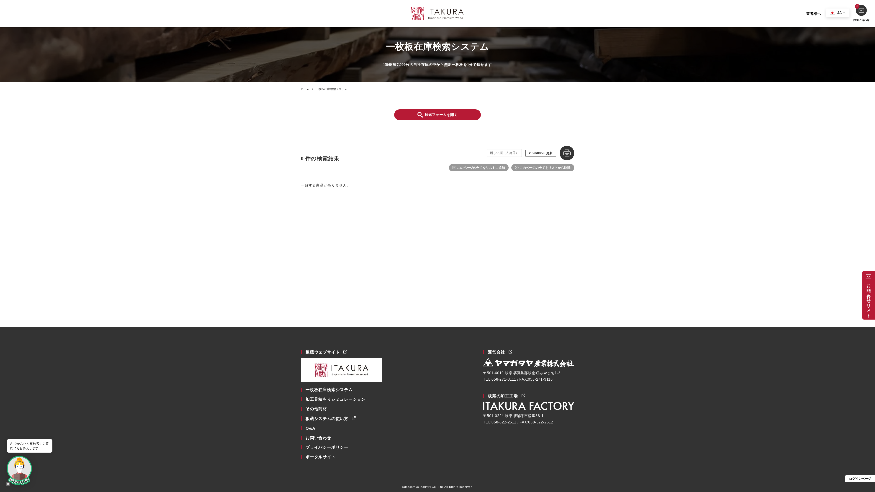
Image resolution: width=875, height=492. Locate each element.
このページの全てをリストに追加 (481, 167)
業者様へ (813, 13)
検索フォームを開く (441, 115)
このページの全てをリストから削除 (545, 167)
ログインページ (860, 478)
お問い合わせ (861, 13)
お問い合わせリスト (868, 298)
